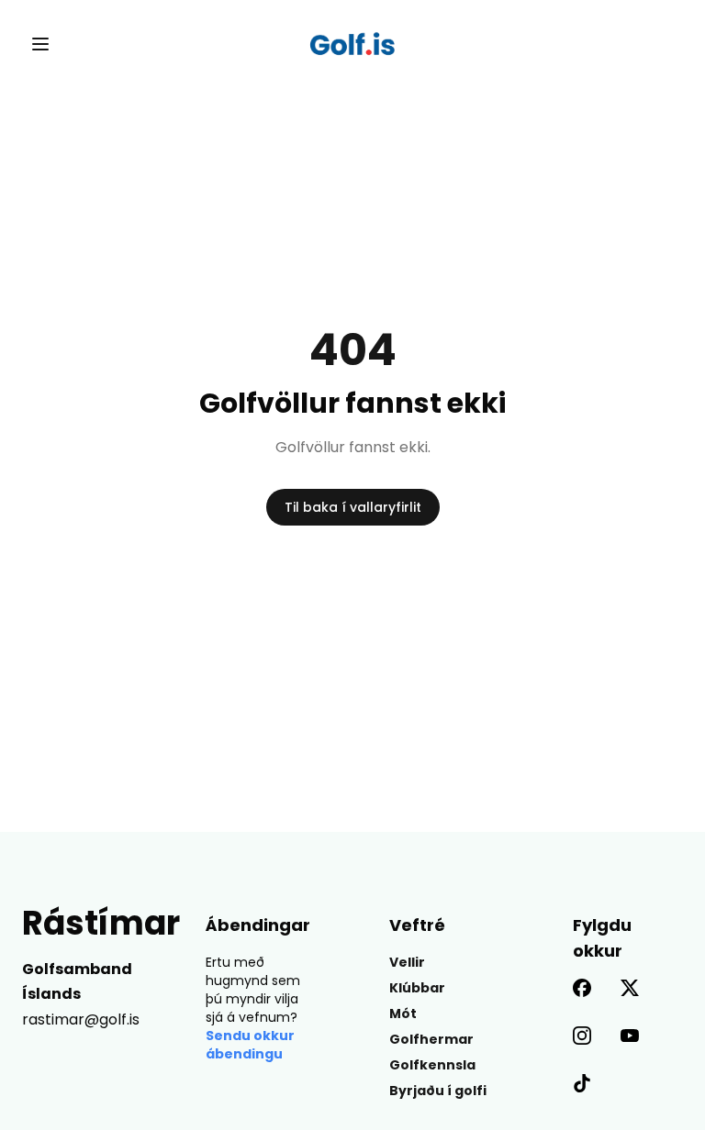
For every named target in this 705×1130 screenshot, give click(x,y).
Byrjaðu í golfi (438, 1090)
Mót (403, 1013)
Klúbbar (417, 988)
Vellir (407, 962)
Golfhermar (431, 1039)
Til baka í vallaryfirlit (353, 507)
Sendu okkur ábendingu (250, 1044)
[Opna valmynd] (40, 44)
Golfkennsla (432, 1065)
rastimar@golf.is (81, 1019)
